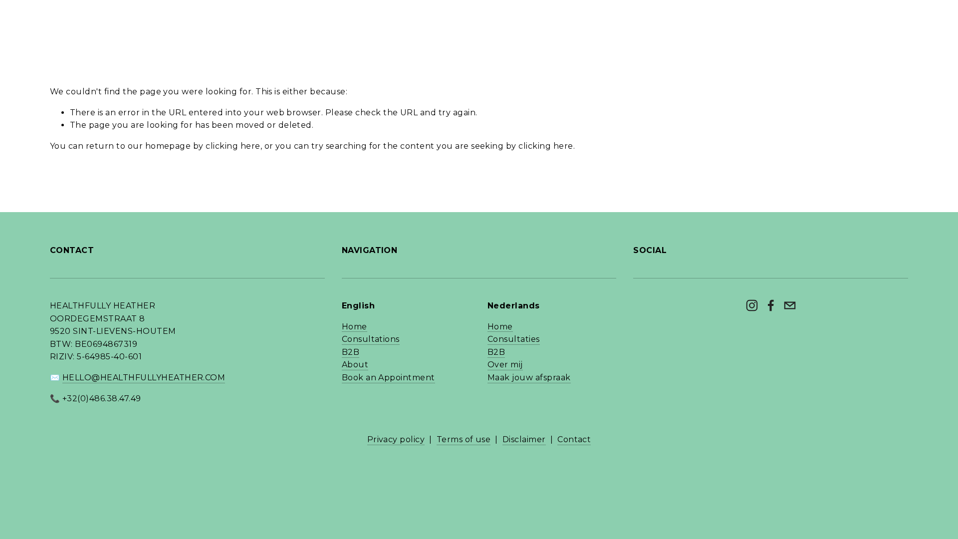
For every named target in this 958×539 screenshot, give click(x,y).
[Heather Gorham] (752, 305)
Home (354, 326)
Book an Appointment (388, 377)
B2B (350, 352)
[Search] (53, 12)
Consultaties (513, 339)
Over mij (505, 364)
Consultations (371, 339)
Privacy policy (396, 439)
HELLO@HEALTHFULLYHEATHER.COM (143, 377)
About (355, 364)
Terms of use (464, 439)
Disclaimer (524, 439)
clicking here (233, 146)
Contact (574, 439)
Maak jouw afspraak (529, 377)
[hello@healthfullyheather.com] (790, 305)
